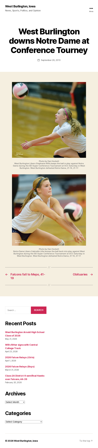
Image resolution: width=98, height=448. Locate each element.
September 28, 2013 (50, 60)
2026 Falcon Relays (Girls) (19, 357)
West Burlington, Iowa (20, 6)
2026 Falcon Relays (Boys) (19, 366)
